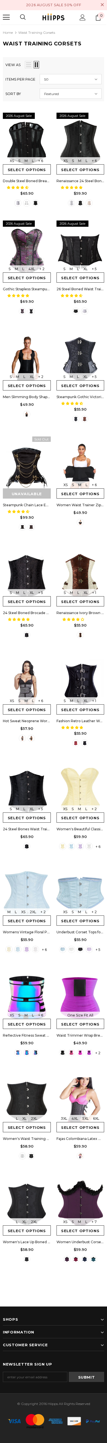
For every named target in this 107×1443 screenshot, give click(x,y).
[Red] (75, 743)
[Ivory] (80, 635)
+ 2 (42, 269)
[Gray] (22, 738)
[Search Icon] (23, 17)
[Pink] (71, 1052)
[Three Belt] (35, 1052)
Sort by (13, 94)
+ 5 (94, 269)
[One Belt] (18, 1052)
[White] (18, 203)
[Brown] (84, 419)
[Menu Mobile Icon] (6, 17)
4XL (32, 269)
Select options (27, 169)
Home (8, 32)
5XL (85, 1118)
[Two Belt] (26, 1052)
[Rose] (80, 1052)
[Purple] (22, 311)
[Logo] (53, 17)
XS (12, 161)
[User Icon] (83, 17)
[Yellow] (62, 846)
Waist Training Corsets (36, 32)
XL (85, 269)
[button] (18, 187)
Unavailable (27, 493)
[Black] (35, 203)
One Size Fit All (80, 1015)
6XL (96, 1118)
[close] (102, 5)
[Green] (93, 1259)
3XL (64, 1118)
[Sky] (71, 846)
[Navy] (84, 1259)
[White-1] (26, 203)
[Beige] (89, 203)
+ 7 (94, 1222)
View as (13, 65)
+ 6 (40, 161)
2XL (33, 912)
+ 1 (94, 593)
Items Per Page (20, 79)
